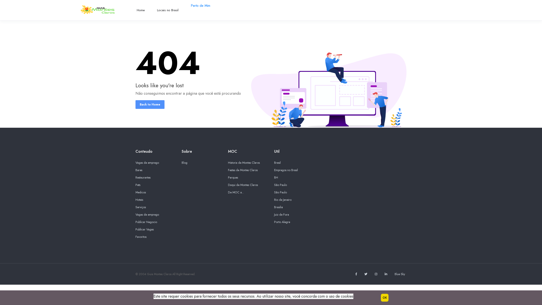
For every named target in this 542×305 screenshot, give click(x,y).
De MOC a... (236, 192)
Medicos (141, 192)
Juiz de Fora (281, 214)
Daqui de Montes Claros (243, 185)
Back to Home (150, 104)
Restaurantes (143, 177)
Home (141, 10)
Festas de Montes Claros (243, 170)
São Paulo (280, 185)
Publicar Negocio (146, 222)
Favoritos (141, 237)
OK (385, 297)
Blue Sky (400, 274)
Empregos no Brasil (286, 170)
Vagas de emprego (147, 163)
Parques (233, 177)
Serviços (141, 207)
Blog (184, 163)
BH (276, 177)
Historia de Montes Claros (244, 163)
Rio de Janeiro (283, 200)
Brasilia (278, 207)
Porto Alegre (282, 222)
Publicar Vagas (145, 229)
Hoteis (139, 200)
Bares (139, 170)
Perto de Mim (200, 5)
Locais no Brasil (167, 10)
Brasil (277, 163)
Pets (138, 185)
